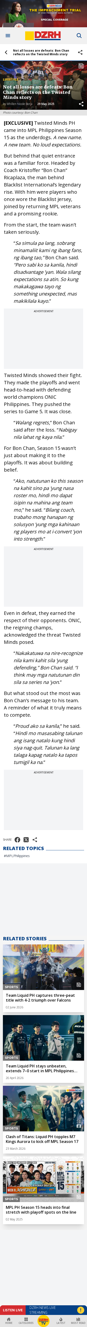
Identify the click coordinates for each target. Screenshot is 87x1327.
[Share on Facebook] (17, 840)
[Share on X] (26, 840)
